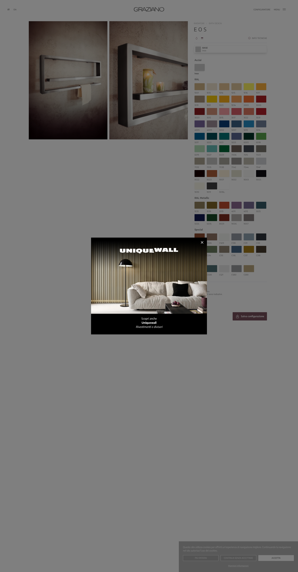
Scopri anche (149, 323)
